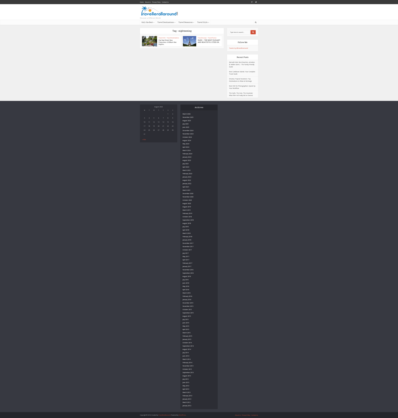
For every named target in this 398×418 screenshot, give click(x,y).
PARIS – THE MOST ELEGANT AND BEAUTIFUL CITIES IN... (209, 41)
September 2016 (188, 273)
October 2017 (187, 250)
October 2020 (187, 200)
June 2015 (186, 323)
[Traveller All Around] (159, 11)
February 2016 (187, 296)
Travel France (212, 38)
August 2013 (187, 376)
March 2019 (187, 210)
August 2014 (187, 349)
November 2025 (188, 117)
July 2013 (186, 379)
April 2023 (186, 167)
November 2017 (188, 246)
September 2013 (188, 372)
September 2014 (188, 346)
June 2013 (186, 382)
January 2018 (187, 240)
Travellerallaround (164, 415)
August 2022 (187, 180)
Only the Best (147, 22)
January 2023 (187, 177)
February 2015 (187, 336)
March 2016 (187, 293)
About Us (148, 2)
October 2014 (187, 343)
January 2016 (187, 300)
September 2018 (188, 220)
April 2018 (186, 230)
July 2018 (186, 227)
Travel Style (202, 22)
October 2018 (187, 217)
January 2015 (187, 339)
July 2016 (186, 280)
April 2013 (186, 389)
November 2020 (188, 197)
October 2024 (187, 137)
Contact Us (165, 2)
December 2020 (188, 193)
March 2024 (187, 150)
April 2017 (186, 260)
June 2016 (186, 283)
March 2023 (187, 170)
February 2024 (187, 154)
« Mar (144, 139)
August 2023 (187, 160)
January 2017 (187, 266)
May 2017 (186, 256)
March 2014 (187, 359)
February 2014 (187, 363)
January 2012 (187, 406)
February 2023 (187, 174)
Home (142, 2)
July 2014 (186, 353)
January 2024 (187, 157)
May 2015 (186, 326)
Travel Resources (185, 22)
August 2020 (187, 203)
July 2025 (186, 124)
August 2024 (187, 140)
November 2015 (188, 306)
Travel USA (162, 38)
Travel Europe (202, 38)
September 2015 (188, 313)
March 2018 (187, 233)
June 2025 (186, 127)
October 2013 (187, 369)
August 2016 (187, 276)
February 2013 (187, 396)
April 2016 (186, 290)
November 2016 (188, 270)
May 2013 (186, 386)
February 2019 (187, 213)
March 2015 (187, 333)
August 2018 (187, 223)
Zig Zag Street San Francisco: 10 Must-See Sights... (167, 42)
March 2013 (187, 392)
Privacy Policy (156, 2)
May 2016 (186, 286)
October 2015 (187, 309)
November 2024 (188, 134)
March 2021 (187, 190)
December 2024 (188, 130)
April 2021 (186, 187)
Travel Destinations (165, 22)
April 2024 (186, 147)
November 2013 (188, 366)
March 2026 (187, 114)
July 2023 (186, 164)
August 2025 (187, 121)
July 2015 (186, 319)
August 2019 (187, 207)
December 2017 (188, 243)
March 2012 (187, 402)
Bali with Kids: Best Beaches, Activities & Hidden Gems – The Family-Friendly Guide (242, 64)
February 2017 (187, 263)
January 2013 (187, 399)
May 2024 (186, 144)
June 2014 (186, 356)
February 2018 (187, 237)
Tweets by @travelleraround (238, 48)
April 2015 (186, 329)
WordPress (182, 415)
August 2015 (187, 316)
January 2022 (187, 184)
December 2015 (188, 303)
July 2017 (186, 253)
